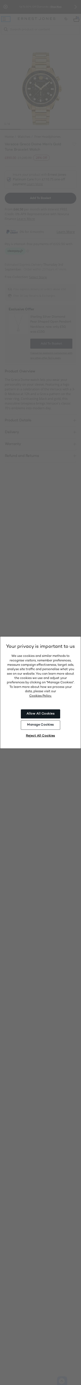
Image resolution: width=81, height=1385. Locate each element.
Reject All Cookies (40, 736)
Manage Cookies (40, 725)
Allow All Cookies (40, 714)
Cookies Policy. (40, 696)
